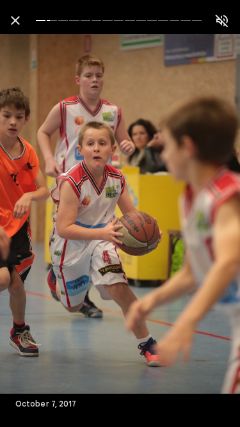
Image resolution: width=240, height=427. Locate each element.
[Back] (15, 20)
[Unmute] (222, 20)
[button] (36, 214)
